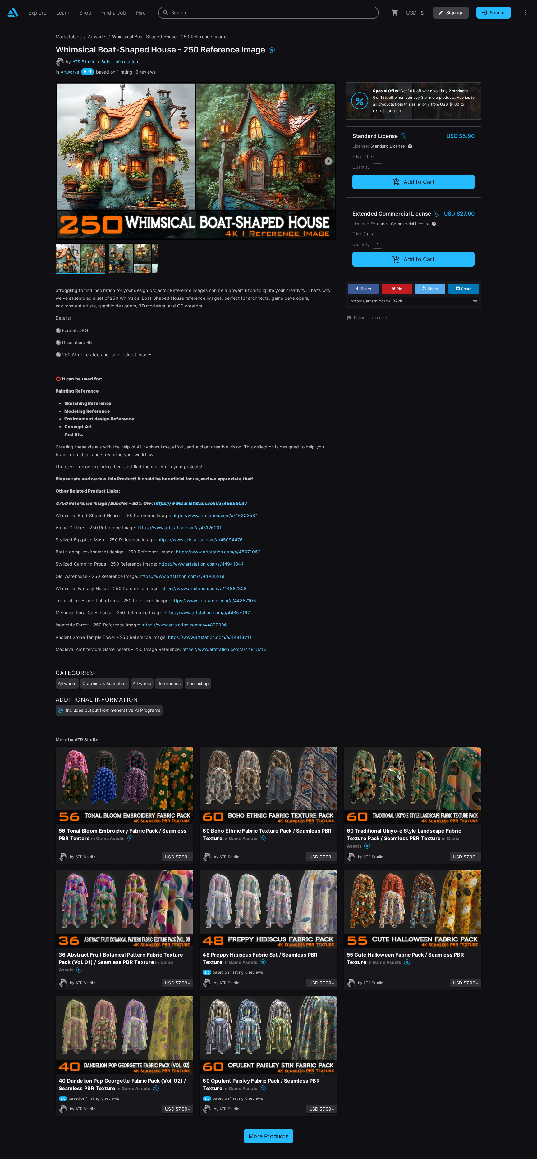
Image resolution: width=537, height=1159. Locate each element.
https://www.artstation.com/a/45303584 (215, 515)
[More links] (526, 12)
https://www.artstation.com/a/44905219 (182, 576)
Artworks (70, 72)
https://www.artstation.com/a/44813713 (224, 649)
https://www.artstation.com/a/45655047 (200, 503)
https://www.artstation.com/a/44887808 (204, 588)
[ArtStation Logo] (12, 12)
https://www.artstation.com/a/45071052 (218, 551)
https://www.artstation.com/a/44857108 (213, 600)
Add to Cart (419, 182)
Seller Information (119, 61)
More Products (268, 1136)
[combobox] (268, 13)
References (169, 683)
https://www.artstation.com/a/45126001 (180, 527)
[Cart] (395, 12)
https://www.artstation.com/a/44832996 (184, 624)
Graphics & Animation (104, 683)
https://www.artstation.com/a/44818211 (210, 637)
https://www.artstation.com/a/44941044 (201, 563)
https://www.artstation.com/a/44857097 (207, 612)
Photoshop (198, 683)
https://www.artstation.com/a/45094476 (200, 539)
